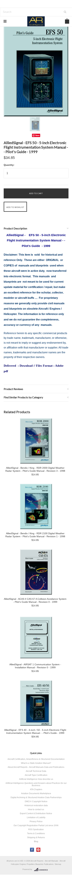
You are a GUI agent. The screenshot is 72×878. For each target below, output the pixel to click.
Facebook (32, 850)
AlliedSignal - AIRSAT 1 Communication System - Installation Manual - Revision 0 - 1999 (35, 666)
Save (37, 135)
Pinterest (38, 850)
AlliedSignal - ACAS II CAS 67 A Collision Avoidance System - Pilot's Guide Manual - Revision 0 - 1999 (35, 600)
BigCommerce (42, 869)
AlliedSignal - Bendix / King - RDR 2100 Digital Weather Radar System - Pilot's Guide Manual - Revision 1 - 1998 (35, 535)
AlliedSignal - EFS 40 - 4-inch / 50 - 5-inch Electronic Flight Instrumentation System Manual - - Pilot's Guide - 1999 (35, 731)
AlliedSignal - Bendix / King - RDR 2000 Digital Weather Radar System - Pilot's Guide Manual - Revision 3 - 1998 (35, 469)
